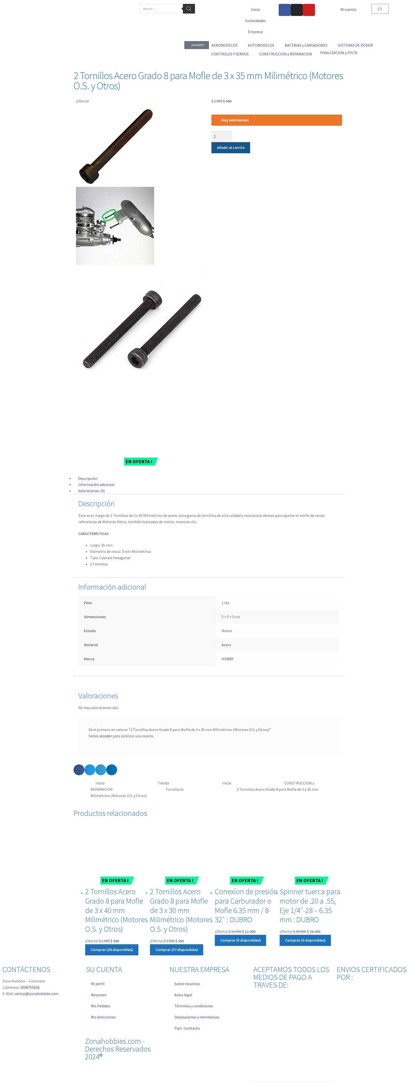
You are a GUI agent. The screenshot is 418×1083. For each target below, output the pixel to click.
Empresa (255, 31)
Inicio (255, 9)
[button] (227, 45)
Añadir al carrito (231, 147)
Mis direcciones (103, 1017)
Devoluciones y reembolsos (196, 1017)
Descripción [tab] (87, 478)
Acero (226, 644)
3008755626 (30, 987)
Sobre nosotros (187, 983)
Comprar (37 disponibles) (177, 949)
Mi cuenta (348, 9)
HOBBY (227, 658)
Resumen (98, 994)
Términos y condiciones (193, 1005)
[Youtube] (309, 10)
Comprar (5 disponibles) (240, 940)
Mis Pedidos (100, 1005)
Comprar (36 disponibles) (112, 949)
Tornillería (174, 789)
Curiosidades (255, 20)
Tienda (163, 783)
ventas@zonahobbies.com (37, 993)
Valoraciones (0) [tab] (91, 490)
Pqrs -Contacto (187, 1028)
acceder (105, 735)
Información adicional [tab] (96, 484)
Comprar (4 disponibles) (305, 940)
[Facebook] (285, 10)
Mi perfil (98, 983)
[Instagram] (297, 10)
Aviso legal (183, 994)
